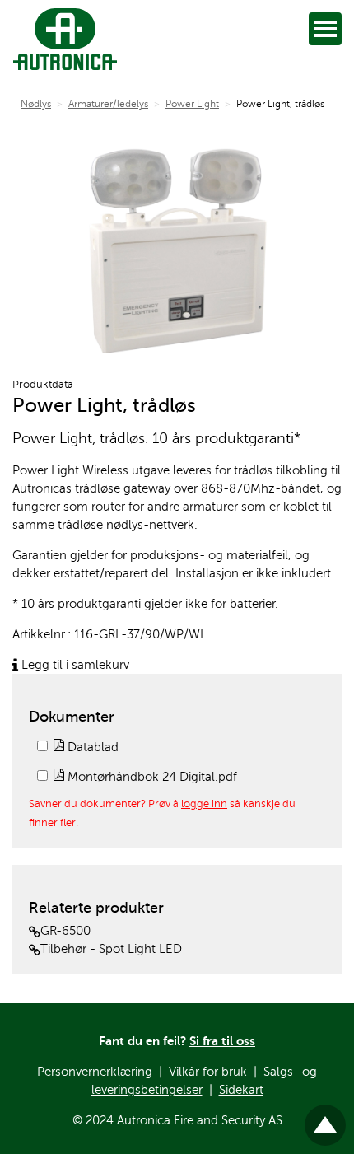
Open (325, 28)
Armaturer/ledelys (108, 104)
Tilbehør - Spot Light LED (111, 948)
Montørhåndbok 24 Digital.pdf (150, 776)
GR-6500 (65, 930)
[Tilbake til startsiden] (62, 39)
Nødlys (36, 104)
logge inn (204, 804)
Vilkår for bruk (208, 1071)
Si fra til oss (222, 1041)
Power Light (192, 104)
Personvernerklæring (94, 1071)
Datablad (91, 747)
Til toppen (325, 1118)
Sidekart (241, 1089)
